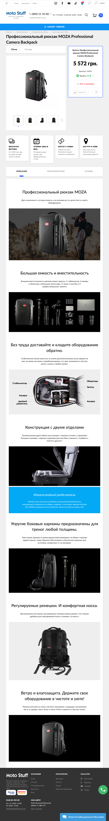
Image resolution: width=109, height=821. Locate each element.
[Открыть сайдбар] (7, 3)
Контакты (26, 3)
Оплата (59, 782)
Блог (33, 793)
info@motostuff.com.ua (37, 17)
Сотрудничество (37, 786)
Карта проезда (36, 809)
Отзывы (34, 782)
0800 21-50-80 (41, 14)
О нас (16, 3)
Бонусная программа (64, 789)
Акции (58, 786)
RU (103, 3)
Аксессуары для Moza (60, 32)
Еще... (35, 3)
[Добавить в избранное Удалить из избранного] (96, 92)
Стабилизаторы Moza (40, 32)
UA (101, 3)
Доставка (59, 779)
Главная (9, 32)
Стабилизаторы (22, 32)
